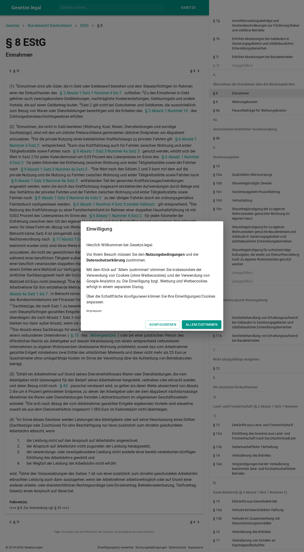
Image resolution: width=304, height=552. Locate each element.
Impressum (94, 311)
